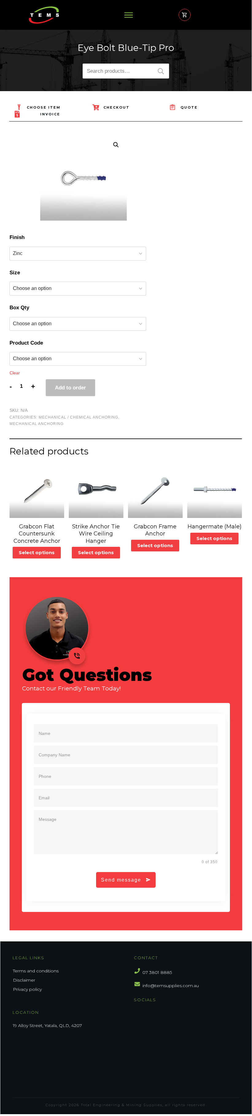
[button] (116, 144)
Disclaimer (24, 980)
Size (15, 273)
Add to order (70, 388)
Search (161, 71)
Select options (37, 552)
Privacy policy (27, 989)
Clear (15, 372)
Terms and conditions (36, 971)
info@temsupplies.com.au (170, 985)
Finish (17, 237)
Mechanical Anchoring (37, 424)
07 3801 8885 (157, 972)
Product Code (26, 343)
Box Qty (19, 308)
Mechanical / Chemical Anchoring (78, 417)
